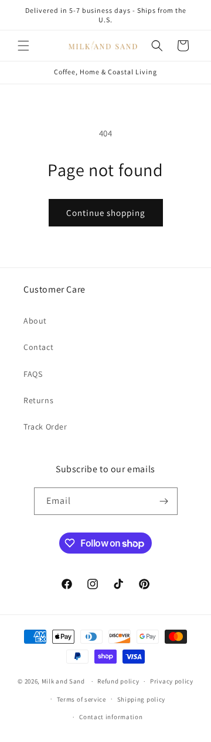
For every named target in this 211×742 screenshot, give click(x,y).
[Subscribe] (164, 501)
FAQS (32, 374)
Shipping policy (141, 699)
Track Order (45, 426)
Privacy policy (171, 681)
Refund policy (118, 681)
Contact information (110, 717)
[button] (23, 46)
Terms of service (81, 699)
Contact (38, 347)
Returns (38, 400)
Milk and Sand (63, 681)
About (35, 320)
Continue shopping (105, 212)
